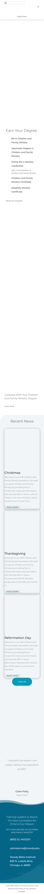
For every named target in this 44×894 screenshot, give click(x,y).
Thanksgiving (14, 553)
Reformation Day (17, 638)
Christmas (12, 473)
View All (22, 682)
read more (12, 507)
